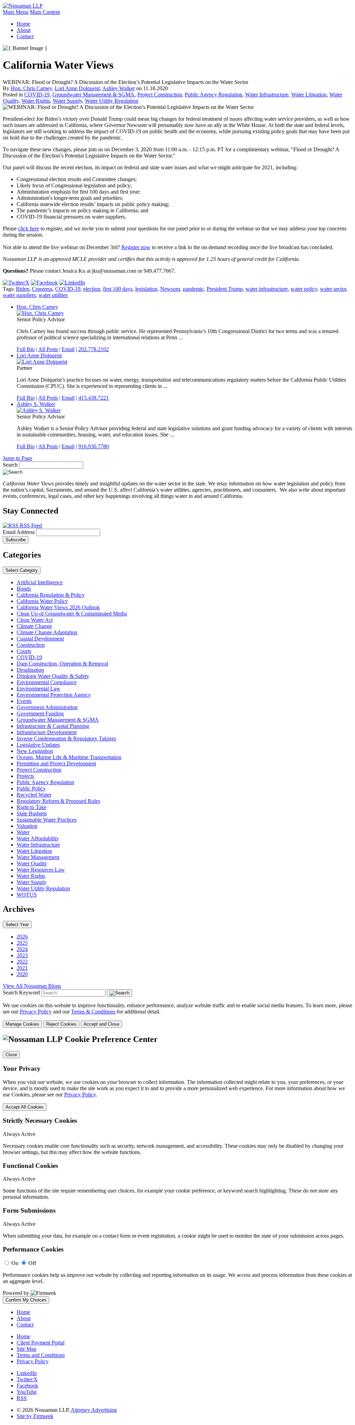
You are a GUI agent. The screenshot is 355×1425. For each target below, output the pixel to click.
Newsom (170, 289)
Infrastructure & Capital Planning (53, 726)
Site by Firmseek (35, 1416)
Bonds (24, 589)
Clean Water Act (35, 620)
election (91, 289)
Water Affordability (38, 838)
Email (68, 349)
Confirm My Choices (26, 1300)
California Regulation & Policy (51, 595)
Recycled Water (34, 795)
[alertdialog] (177, 1169)
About (24, 30)
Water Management (38, 857)
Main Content (45, 12)
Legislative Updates (38, 745)
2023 (22, 955)
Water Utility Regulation (111, 101)
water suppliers (19, 295)
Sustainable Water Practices (47, 820)
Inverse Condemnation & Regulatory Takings (66, 738)
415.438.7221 (93, 398)
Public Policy (31, 788)
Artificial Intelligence (40, 582)
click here (28, 228)
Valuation (27, 826)
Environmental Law (38, 689)
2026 (22, 937)
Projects (25, 776)
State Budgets (32, 813)
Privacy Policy (36, 1012)
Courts (24, 651)
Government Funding (40, 713)
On (14, 1263)
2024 (22, 949)
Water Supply (67, 101)
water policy (304, 289)
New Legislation (35, 751)
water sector (333, 289)
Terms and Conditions (41, 1355)
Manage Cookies (22, 1024)
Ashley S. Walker (36, 404)
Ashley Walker (118, 88)
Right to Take (31, 807)
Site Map (26, 1349)
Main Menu (15, 12)
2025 (22, 943)
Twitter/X (27, 1379)
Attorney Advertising (94, 1410)
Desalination (30, 670)
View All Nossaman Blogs (32, 986)
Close (11, 1054)
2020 (22, 974)
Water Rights (35, 101)
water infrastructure (266, 289)
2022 (22, 962)
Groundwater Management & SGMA (93, 94)
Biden (22, 289)
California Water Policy (42, 601)
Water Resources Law (41, 870)
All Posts (48, 349)
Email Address (19, 532)
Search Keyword (21, 992)
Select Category (22, 570)
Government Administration (47, 707)
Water (23, 832)
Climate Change (34, 626)
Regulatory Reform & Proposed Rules (58, 801)
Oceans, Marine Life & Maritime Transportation (69, 757)
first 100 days (117, 289)
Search (10, 465)
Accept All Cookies (25, 1107)
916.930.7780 (93, 446)
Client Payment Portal (40, 1343)
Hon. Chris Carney (31, 88)
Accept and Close (101, 1024)
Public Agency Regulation (213, 94)
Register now (135, 247)
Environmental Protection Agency (54, 695)
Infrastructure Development (47, 732)
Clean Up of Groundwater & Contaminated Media (72, 614)
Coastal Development (40, 639)
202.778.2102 (93, 349)
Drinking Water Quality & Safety (53, 676)
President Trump (225, 289)
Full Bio (26, 349)
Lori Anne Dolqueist (77, 88)
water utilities (53, 295)
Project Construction (159, 94)
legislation (146, 289)
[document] (177, 1169)
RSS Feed (30, 525)
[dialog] (177, 1015)
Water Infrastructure (266, 94)
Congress (42, 289)
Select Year (17, 924)
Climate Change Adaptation (47, 632)
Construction (31, 645)
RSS (22, 1398)
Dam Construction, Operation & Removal (62, 664)
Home (23, 24)
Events (24, 701)
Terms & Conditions (93, 1012)
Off (32, 1263)
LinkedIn (27, 1373)
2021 (22, 968)
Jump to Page (17, 458)
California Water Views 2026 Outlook (58, 607)
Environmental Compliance (47, 682)
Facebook (27, 1386)
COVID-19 (37, 94)
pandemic (193, 289)
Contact (25, 36)
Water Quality (32, 863)
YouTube (27, 1392)
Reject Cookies (61, 1024)
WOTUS (27, 895)
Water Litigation (309, 94)
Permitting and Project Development (56, 763)
